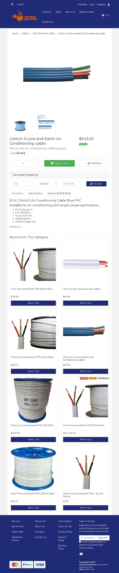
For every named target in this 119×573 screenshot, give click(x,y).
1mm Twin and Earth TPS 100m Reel (83, 425)
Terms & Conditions (89, 545)
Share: (14, 153)
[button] (94, 163)
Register (101, 4)
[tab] (17, 193)
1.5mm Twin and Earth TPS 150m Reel (32, 357)
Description (18, 193)
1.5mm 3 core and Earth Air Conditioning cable (78, 358)
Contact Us (47, 22)
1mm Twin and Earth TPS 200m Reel (32, 289)
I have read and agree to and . (93, 544)
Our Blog (39, 531)
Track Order (17, 531)
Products (46, 12)
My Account (18, 526)
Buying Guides (86, 12)
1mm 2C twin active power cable (81, 289)
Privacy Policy (65, 531)
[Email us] (81, 554)
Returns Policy (62, 539)
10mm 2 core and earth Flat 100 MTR (32, 425)
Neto (90, 567)
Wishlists (82, 4)
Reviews (52, 193)
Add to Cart (61, 163)
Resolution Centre (17, 539)
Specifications (35, 193)
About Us (70, 12)
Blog (58, 12)
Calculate (97, 183)
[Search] (12, 4)
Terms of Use (65, 526)
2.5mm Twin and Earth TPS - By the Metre (83, 495)
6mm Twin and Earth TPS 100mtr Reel (33, 493)
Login (92, 4)
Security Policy (62, 547)
